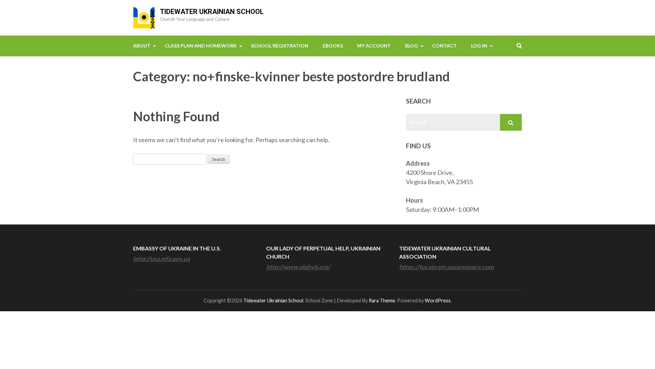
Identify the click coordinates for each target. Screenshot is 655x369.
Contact (444, 46)
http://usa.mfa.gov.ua (161, 258)
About (141, 46)
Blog (411, 46)
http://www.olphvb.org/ (298, 267)
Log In (479, 46)
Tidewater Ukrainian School (212, 12)
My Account (374, 46)
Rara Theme (382, 300)
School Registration (279, 46)
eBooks (333, 46)
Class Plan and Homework (201, 46)
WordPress (438, 300)
